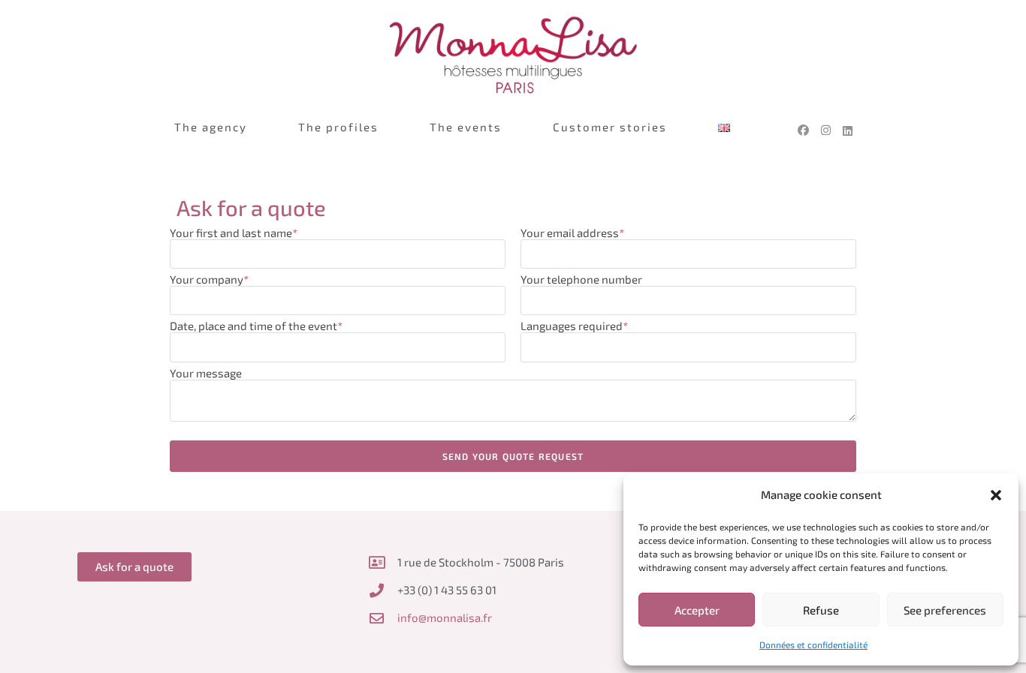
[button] (995, 495)
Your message (206, 373)
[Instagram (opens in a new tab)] (826, 130)
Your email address (572, 232)
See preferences (945, 610)
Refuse (821, 610)
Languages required (574, 325)
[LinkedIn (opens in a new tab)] (848, 132)
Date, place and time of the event (256, 325)
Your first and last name (233, 232)
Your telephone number (581, 279)
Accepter (697, 610)
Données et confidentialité (813, 644)
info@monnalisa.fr (444, 617)
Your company (209, 279)
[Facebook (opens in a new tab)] (803, 130)
